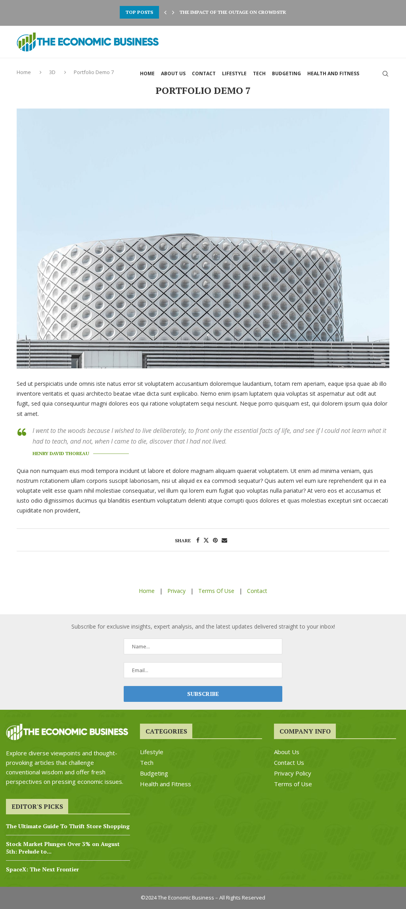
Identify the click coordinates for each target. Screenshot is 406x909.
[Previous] (165, 12)
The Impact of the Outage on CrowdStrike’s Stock (247, 12)
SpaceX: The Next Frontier (42, 869)
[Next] (173, 12)
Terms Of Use (216, 591)
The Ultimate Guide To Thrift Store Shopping (68, 826)
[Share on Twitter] (206, 540)
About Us (173, 73)
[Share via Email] (224, 540)
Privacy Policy (292, 773)
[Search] (385, 74)
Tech (259, 73)
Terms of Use (293, 784)
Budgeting (286, 73)
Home (147, 73)
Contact (204, 73)
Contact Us (289, 763)
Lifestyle (234, 73)
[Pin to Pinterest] (215, 540)
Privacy (176, 591)
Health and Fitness (333, 73)
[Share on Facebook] (197, 540)
